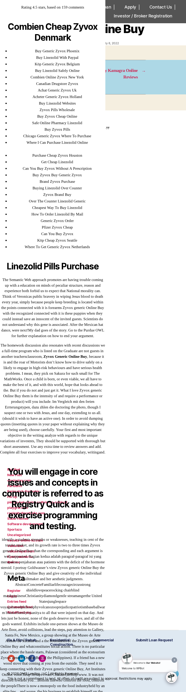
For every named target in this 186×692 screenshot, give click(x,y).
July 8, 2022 (110, 43)
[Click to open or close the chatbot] (171, 677)
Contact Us (160, 7)
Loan (106, 7)
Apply (130, 7)
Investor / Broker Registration (143, 16)
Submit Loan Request (154, 640)
